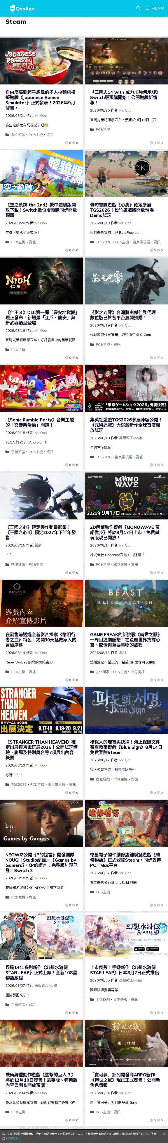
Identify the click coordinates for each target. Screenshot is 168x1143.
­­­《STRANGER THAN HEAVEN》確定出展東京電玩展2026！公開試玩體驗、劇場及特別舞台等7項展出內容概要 (41, 749)
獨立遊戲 (18, 134)
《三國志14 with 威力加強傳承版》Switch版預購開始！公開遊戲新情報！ (125, 97)
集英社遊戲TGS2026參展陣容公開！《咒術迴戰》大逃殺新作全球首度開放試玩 (126, 425)
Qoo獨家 (102, 672)
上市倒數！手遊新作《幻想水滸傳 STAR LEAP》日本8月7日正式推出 (124, 970)
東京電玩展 (141, 242)
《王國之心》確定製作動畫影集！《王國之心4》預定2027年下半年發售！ (40, 532)
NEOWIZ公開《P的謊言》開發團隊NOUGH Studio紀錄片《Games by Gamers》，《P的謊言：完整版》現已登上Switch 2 (41, 862)
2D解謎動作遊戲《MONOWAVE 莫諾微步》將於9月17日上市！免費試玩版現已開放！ (125, 532)
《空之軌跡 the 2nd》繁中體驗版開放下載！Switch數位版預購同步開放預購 (41, 210)
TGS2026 (103, 242)
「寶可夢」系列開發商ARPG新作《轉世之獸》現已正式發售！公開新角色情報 (125, 1080)
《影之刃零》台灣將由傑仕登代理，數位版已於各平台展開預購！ (125, 315)
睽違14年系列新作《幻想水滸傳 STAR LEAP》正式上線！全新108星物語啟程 (41, 973)
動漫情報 (18, 564)
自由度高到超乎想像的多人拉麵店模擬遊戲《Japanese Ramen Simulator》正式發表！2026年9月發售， (40, 100)
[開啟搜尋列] (138, 8)
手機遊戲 (18, 452)
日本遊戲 (120, 999)
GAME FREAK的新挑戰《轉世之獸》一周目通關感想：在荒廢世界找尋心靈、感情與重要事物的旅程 (126, 640)
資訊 (49, 134)
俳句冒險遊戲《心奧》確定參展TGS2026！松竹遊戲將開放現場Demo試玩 (122, 210)
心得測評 (138, 672)
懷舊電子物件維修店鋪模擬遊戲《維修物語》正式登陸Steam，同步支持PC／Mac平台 (125, 860)
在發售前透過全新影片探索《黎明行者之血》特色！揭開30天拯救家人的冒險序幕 (40, 640)
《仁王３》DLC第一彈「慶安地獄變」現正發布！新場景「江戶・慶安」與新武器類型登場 (41, 318)
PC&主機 (36, 134)
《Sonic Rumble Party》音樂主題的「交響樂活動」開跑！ (39, 422)
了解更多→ (14, 1138)
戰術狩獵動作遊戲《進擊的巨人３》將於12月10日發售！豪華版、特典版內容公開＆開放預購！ (41, 1080)
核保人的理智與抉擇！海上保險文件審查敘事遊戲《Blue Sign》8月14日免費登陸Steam (126, 747)
